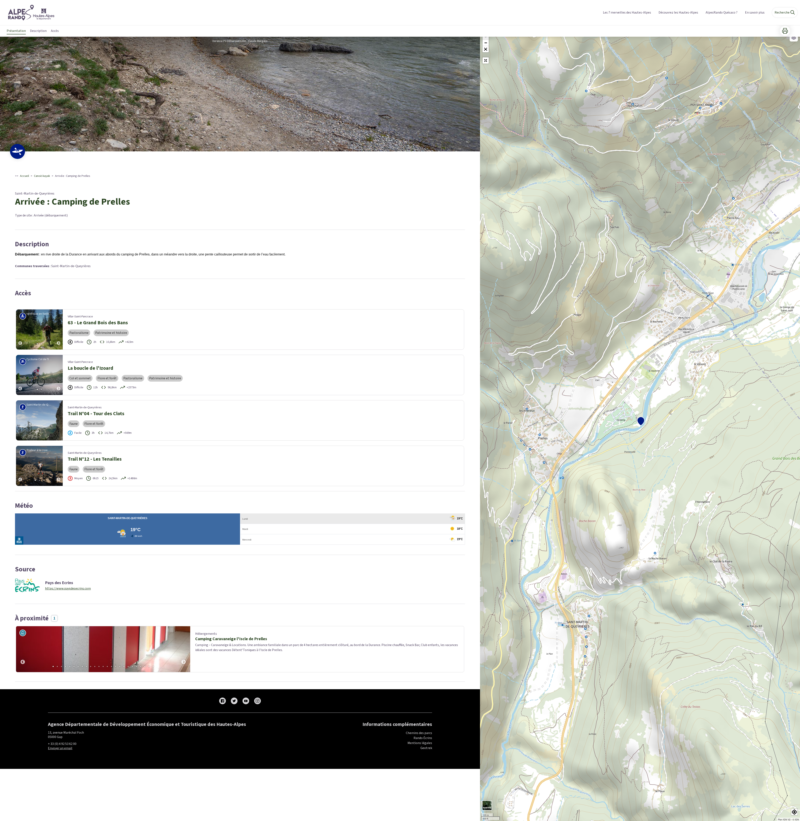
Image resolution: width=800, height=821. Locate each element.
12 (99, 666)
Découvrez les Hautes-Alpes (678, 12)
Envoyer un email (60, 748)
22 (141, 666)
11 (95, 666)
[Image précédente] (20, 329)
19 (128, 666)
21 (136, 666)
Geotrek (426, 748)
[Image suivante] (58, 329)
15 (111, 666)
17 (120, 666)
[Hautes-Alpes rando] (28, 12)
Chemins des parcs (419, 733)
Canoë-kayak (42, 176)
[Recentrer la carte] (485, 60)
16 (116, 666)
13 (103, 666)
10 (91, 666)
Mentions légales (420, 743)
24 (149, 666)
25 (153, 666)
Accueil (24, 176)
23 (145, 666)
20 (132, 666)
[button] (485, 49)
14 (107, 666)
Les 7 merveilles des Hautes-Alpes (627, 12)
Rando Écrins (423, 738)
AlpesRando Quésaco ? (722, 12)
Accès (55, 31)
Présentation (16, 31)
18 (124, 666)
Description (38, 31)
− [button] (485, 42)
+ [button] (485, 36)
